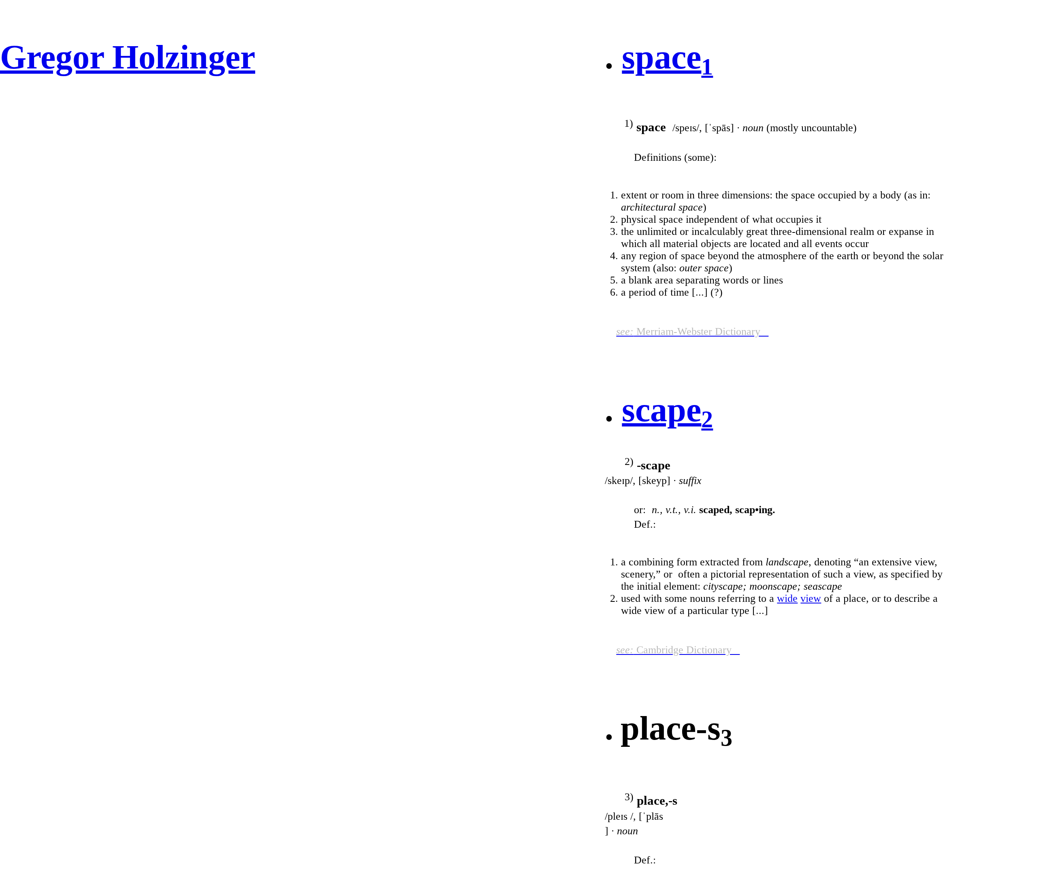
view (810, 598)
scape (661, 409)
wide (787, 598)
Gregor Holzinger (127, 57)
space (661, 57)
